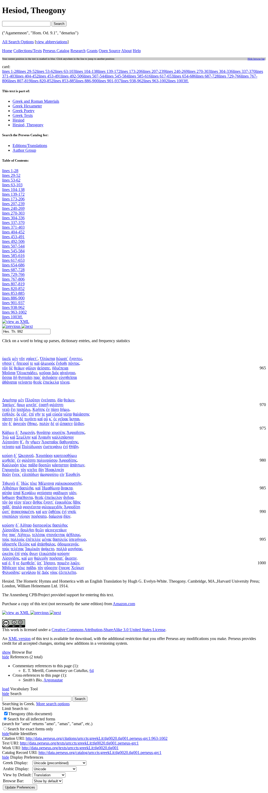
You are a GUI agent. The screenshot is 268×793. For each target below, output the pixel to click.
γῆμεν (35, 442)
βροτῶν (44, 465)
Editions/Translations (30, 145)
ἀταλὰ (17, 507)
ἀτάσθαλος (46, 544)
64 (92, 670)
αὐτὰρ (7, 492)
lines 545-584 (13, 251)
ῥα (11, 502)
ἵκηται (74, 419)
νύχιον (24, 516)
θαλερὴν (41, 558)
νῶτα (67, 414)
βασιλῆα (26, 488)
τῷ (16, 419)
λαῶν (74, 563)
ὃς (18, 414)
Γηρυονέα (10, 469)
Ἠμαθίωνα (51, 488)
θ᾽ (21, 442)
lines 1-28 (10, 170)
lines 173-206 (13, 199)
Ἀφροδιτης (75, 432)
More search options (53, 704)
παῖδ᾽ (6, 507)
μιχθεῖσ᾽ (9, 460)
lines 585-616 (13, 255)
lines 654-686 (13, 265)
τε (31, 363)
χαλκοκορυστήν (68, 483)
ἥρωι (21, 404)
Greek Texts (23, 115)
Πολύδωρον (32, 446)
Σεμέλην (23, 437)
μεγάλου (28, 572)
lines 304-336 (13, 218)
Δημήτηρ (9, 400)
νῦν (22, 358)
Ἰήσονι (49, 563)
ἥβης (77, 502)
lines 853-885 (13, 293)
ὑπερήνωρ (77, 539)
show (6, 652)
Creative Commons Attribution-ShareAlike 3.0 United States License (108, 629)
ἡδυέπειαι (60, 368)
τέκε (23, 465)
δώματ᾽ (62, 358)
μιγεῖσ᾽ (32, 404)
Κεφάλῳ (28, 492)
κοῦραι (45, 372)
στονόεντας (55, 534)
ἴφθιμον (8, 497)
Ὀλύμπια (47, 358)
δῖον (66, 516)
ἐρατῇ (43, 404)
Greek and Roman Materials (36, 101)
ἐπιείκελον (53, 497)
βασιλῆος (60, 525)
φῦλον (31, 368)
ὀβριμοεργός (68, 544)
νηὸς (24, 553)
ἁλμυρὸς (48, 363)
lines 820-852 (13, 288)
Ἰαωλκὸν (32, 548)
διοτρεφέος (42, 525)
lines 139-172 (13, 194)
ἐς (55, 419)
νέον (17, 502)
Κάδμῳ (8, 432)
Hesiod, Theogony (28, 125)
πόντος (73, 363)
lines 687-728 (13, 269)
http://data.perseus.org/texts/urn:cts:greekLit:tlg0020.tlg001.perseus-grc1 (79, 743)
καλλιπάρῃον (63, 437)
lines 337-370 (13, 222)
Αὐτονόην (10, 442)
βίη (41, 469)
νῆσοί (7, 363)
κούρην (8, 525)
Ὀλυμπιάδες (26, 372)
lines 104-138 (13, 189)
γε (18, 563)
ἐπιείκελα (51, 382)
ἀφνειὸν (19, 423)
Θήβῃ (73, 446)
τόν (5, 502)
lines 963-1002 (14, 312)
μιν (44, 511)
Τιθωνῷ (8, 483)
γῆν (38, 414)
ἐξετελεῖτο (67, 572)
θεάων (19, 368)
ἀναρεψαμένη (22, 511)
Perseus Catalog (56, 50)
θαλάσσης (81, 414)
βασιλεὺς (60, 539)
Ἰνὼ (5, 437)
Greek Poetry (24, 110)
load (5, 689)
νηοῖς (72, 511)
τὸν (5, 423)
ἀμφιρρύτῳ (49, 474)
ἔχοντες (75, 358)
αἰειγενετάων (56, 530)
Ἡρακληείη (54, 469)
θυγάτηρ (44, 432)
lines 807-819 (13, 284)
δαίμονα (55, 516)
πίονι (55, 409)
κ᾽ (50, 419)
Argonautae (53, 680)
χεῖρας (63, 419)
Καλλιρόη (10, 465)
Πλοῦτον (32, 400)
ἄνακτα (66, 488)
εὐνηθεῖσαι (68, 377)
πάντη (7, 419)
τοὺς (5, 539)
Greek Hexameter (27, 106)
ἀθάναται (9, 382)
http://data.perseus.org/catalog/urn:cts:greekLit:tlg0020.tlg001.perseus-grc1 (99, 752)
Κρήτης (38, 409)
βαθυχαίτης (68, 442)
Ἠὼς (25, 483)
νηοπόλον (10, 516)
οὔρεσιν (51, 567)
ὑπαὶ (16, 492)
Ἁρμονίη (27, 432)
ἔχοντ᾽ (48, 502)
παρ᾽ (37, 377)
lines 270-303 (13, 213)
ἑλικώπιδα (47, 553)
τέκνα (64, 382)
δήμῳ (64, 409)
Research (78, 50)
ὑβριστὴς (9, 544)
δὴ (15, 377)
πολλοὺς (17, 539)
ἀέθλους (73, 534)
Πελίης (24, 544)
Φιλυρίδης (10, 572)
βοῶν (6, 474)
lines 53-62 (11, 180)
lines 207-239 (13, 203)
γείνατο (8, 446)
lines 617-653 (13, 260)
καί (38, 511)
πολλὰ (61, 548)
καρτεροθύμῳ (65, 455)
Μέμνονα (46, 483)
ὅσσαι (7, 377)
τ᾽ (14, 363)
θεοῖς (37, 382)
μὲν (15, 358)
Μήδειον (9, 567)
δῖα (60, 400)
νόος (54, 572)
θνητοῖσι (25, 377)
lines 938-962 (13, 307)
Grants (92, 50)
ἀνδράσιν (50, 377)
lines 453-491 (13, 236)
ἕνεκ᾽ (16, 474)
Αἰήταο (26, 525)
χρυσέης (58, 432)
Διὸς (55, 372)
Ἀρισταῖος (49, 442)
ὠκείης (8, 553)
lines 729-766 (13, 274)
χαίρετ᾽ (32, 358)
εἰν (62, 474)
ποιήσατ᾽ (56, 558)
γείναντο (25, 382)
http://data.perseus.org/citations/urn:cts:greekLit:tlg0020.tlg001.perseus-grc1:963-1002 (97, 738)
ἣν (27, 442)
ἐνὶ (65, 446)
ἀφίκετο (47, 548)
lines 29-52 (11, 175)
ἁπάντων (77, 465)
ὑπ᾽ (39, 563)
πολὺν (44, 423)
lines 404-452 (13, 232)
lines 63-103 (12, 185)
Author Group (24, 150)
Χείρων (77, 567)
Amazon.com (124, 603)
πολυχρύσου (47, 460)
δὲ (11, 368)
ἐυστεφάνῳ (52, 446)
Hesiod (18, 120)
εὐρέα (57, 414)
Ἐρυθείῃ (72, 474)
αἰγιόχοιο (67, 372)
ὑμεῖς (6, 358)
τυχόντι (30, 419)
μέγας (47, 539)
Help (137, 50)
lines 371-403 (13, 227)
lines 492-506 (13, 241)
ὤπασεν (66, 423)
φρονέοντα (32, 507)
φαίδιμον (60, 492)
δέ (52, 423)
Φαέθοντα (24, 497)
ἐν (48, 409)
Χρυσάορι (44, 455)
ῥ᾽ (10, 563)
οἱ (57, 423)
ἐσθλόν (8, 414)
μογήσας (75, 548)
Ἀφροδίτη (72, 507)
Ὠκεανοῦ (26, 455)
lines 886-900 (13, 298)
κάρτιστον (60, 465)
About (126, 50)
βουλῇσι (27, 530)
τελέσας (38, 534)
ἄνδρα (68, 497)
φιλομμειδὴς (52, 507)
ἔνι (13, 409)
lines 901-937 (13, 302)
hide (5, 657)
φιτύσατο (44, 492)
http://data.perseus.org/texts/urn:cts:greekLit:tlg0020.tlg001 (70, 748)
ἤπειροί (22, 363)
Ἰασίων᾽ (9, 404)
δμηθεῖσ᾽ (28, 563)
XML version (19, 638)
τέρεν (27, 502)
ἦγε (5, 534)
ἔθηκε (32, 423)
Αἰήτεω (23, 534)
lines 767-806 (13, 279)
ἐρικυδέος (63, 502)
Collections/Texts (27, 50)
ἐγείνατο (48, 400)
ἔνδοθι (61, 363)
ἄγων (33, 553)
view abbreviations (51, 42)
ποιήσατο (39, 516)
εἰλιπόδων (30, 474)
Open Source (109, 50)
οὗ (46, 419)
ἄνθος (37, 502)
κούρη (7, 455)
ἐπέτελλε (33, 539)
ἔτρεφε (64, 567)
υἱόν (72, 492)
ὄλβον (79, 423)
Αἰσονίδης (10, 530)
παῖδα (32, 465)
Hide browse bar (256, 58)
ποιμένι (63, 563)
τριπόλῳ (23, 409)
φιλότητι (56, 404)
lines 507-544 (13, 246)
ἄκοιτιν (71, 558)
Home (7, 50)
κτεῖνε (32, 469)
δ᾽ (10, 423)
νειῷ (6, 409)
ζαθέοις (54, 511)
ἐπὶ (31, 414)
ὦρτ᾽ (6, 511)
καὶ (37, 363)
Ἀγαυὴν (44, 437)
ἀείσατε (43, 368)
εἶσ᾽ (24, 414)
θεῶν (39, 530)
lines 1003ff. (12, 317)
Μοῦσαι (8, 372)
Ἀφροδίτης (68, 460)
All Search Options (18, 42)
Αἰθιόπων (10, 488)
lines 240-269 (13, 208)
